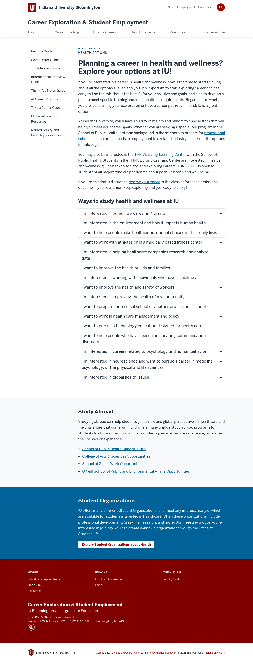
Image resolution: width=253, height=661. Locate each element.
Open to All (140, 652)
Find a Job (34, 585)
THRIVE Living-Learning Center (160, 154)
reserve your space (144, 182)
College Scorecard (122, 652)
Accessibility (103, 652)
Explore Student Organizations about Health (116, 545)
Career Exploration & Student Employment (88, 22)
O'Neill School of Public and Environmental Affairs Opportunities (136, 471)
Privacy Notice (156, 652)
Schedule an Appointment (44, 579)
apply (181, 187)
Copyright (171, 652)
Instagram (31, 627)
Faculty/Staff (171, 579)
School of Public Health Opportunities (114, 449)
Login (98, 585)
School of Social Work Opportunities (112, 463)
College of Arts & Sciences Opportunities (116, 456)
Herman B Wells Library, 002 (46, 621)
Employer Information (109, 579)
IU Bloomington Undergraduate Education (63, 610)
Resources (34, 591)
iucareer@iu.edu (64, 617)
